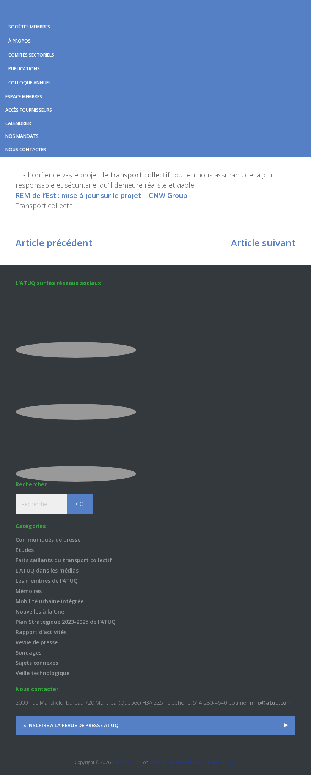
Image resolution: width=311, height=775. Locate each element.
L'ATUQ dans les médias (47, 570)
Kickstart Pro (128, 762)
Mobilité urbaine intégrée (49, 601)
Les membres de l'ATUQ (47, 580)
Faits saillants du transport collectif (64, 560)
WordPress (208, 762)
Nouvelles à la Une (40, 611)
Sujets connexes (37, 662)
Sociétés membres (29, 27)
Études (25, 550)
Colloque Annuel (29, 82)
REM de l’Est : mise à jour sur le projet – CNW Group (101, 195)
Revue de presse (37, 642)
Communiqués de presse (48, 539)
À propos (19, 41)
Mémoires (29, 591)
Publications (24, 68)
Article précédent (54, 242)
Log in (229, 762)
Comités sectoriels (31, 55)
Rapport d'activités (41, 632)
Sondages (28, 652)
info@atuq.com (271, 702)
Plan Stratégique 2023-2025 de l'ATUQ (66, 621)
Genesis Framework (171, 762)
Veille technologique (42, 673)
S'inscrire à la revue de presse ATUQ (70, 725)
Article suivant (263, 242)
